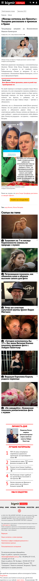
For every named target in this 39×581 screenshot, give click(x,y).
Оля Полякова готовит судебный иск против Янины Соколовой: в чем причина (20, 476)
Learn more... (21, 580)
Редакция (4, 533)
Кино (7, 507)
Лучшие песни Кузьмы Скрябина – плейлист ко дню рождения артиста (21, 468)
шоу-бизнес (8, 207)
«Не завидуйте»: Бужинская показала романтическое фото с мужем (17, 410)
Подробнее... (4, 575)
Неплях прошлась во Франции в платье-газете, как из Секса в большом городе (20, 484)
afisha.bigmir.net (6, 525)
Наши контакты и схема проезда (11, 537)
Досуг (10, 15)
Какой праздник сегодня (8, 11)
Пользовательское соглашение (11, 546)
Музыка (13, 507)
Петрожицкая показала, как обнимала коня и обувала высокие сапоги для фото (17, 276)
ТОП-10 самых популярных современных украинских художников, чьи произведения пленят (20, 454)
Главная (3, 15)
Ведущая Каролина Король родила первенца (17, 377)
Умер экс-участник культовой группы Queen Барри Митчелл (17, 309)
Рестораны (21, 507)
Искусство (30, 507)
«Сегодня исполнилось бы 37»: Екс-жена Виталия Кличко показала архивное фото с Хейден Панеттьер (17, 344)
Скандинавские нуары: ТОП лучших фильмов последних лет (21, 462)
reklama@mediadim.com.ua (10, 557)
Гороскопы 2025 (22, 11)
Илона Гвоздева (18, 207)
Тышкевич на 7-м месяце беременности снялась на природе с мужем (16, 242)
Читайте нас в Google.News (19, 200)
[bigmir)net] (10, 2)
